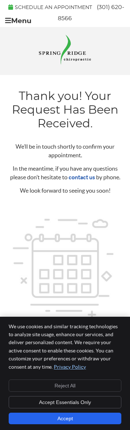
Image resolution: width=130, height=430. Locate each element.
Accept (65, 418)
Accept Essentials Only (65, 402)
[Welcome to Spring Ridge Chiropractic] (65, 63)
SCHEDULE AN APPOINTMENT (53, 7)
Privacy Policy (70, 367)
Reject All (65, 386)
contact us (82, 177)
